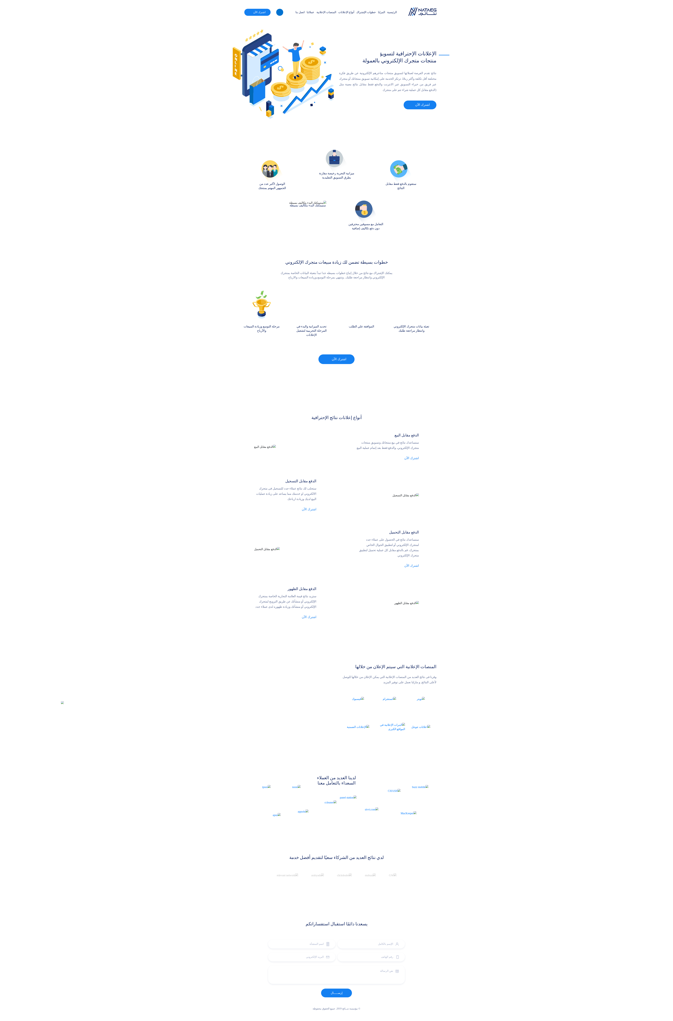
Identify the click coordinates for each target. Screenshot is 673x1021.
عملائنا (310, 12)
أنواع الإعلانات (346, 12)
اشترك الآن (259, 12)
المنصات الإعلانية (326, 12)
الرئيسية (392, 12)
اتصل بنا (300, 12)
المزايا (381, 12)
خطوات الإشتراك (366, 12)
